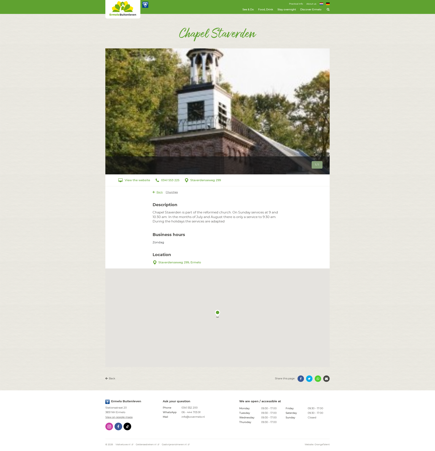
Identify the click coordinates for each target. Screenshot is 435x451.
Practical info (296, 4)
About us (311, 4)
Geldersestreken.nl (146, 445)
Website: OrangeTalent (317, 445)
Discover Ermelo (310, 9)
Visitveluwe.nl (123, 445)
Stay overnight (286, 9)
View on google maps (119, 417)
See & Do (248, 9)
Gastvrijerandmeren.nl (174, 445)
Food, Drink (265, 9)
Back (159, 192)
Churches (172, 192)
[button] (217, 314)
